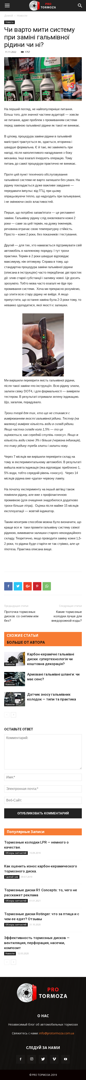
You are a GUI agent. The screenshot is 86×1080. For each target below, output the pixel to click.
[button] (80, 5)
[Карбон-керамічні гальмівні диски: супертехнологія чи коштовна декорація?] (14, 659)
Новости (22, 15)
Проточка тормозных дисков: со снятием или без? (21, 616)
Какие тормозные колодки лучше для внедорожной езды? (67, 616)
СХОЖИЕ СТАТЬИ (22, 635)
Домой (8, 15)
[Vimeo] (54, 1059)
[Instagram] (32, 1059)
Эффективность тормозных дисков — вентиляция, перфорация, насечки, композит (37, 943)
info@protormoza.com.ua (56, 1033)
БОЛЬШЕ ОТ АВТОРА (26, 642)
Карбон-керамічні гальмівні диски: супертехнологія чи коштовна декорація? (50, 659)
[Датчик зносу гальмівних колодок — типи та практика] (14, 699)
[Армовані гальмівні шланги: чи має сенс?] (14, 679)
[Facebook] (20, 1059)
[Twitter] (43, 1059)
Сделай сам (11, 876)
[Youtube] (65, 1059)
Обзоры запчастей (16, 852)
